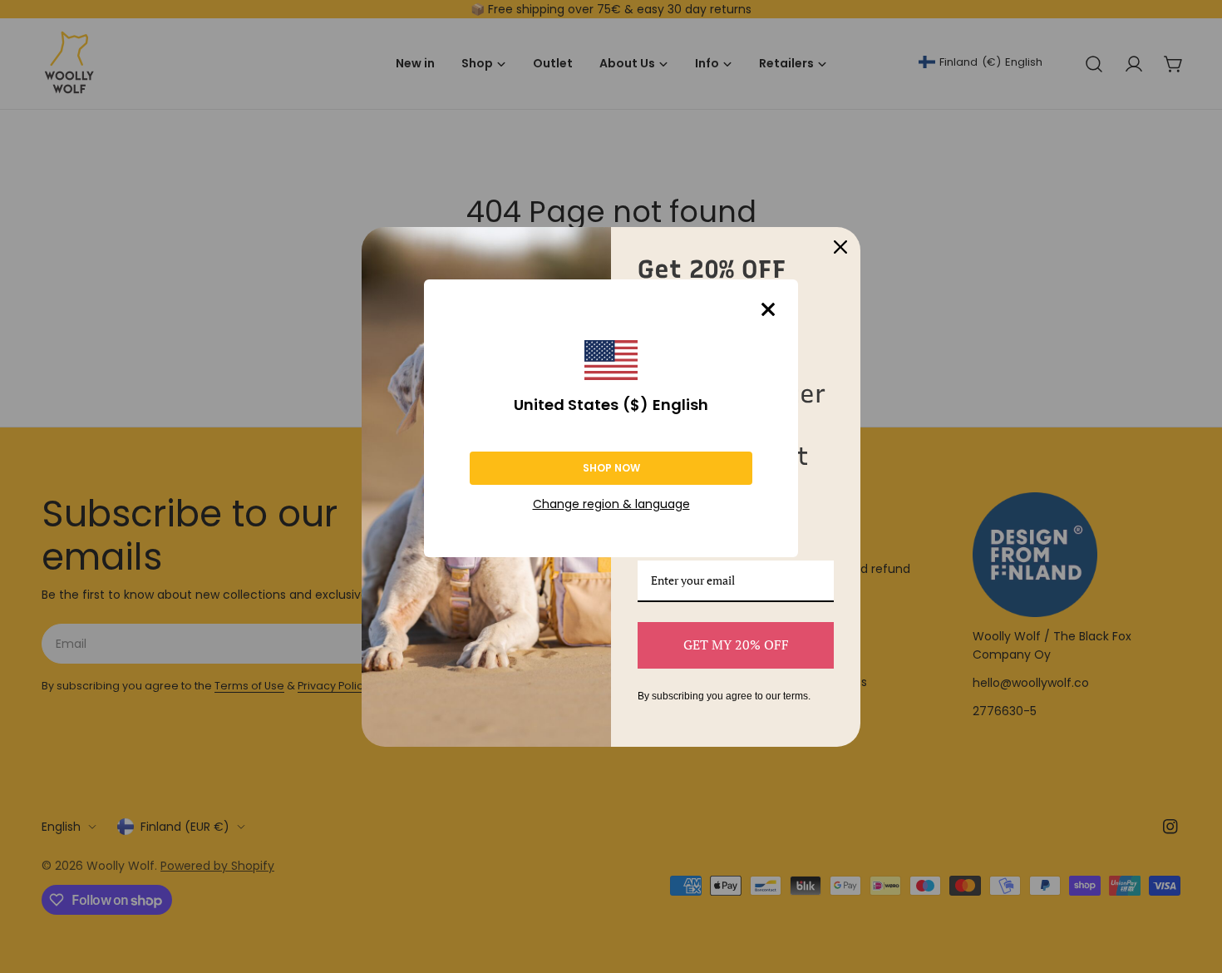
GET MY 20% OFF (736, 644)
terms (795, 696)
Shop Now (611, 468)
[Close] (768, 309)
